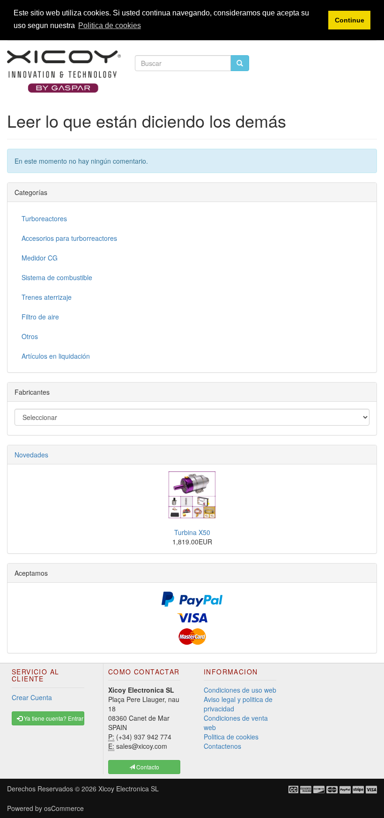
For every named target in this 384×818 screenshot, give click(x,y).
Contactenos (222, 746)
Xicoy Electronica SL (128, 788)
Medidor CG (40, 257)
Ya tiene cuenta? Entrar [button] (52, 718)
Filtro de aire (40, 316)
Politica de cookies (231, 736)
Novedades (31, 454)
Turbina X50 (192, 532)
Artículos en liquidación (56, 356)
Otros (30, 336)
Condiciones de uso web (240, 690)
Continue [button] (349, 20)
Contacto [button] (147, 767)
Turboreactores (44, 218)
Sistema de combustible (57, 277)
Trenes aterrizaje (47, 297)
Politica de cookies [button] (109, 25)
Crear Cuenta (32, 697)
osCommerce (64, 808)
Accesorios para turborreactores (69, 238)
